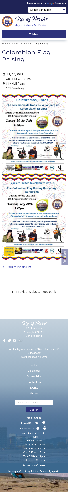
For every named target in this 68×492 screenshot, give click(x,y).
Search (34, 409)
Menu (35, 34)
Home (5, 44)
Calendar (15, 44)
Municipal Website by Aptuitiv (23, 471)
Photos (34, 393)
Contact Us (34, 382)
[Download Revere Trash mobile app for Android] (44, 428)
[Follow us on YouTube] (14, 341)
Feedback (64, 257)
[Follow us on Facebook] (4, 341)
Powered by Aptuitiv (50, 471)
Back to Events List (18, 267)
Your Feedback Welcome (34, 356)
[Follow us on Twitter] (9, 341)
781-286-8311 (34, 335)
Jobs (34, 365)
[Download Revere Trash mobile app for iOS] (37, 428)
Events (34, 387)
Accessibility (34, 376)
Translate (60, 3)
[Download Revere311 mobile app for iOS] (36, 423)
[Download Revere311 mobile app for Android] (43, 423)
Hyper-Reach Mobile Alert (34, 433)
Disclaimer (34, 370)
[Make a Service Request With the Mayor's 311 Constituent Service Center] (20, 341)
